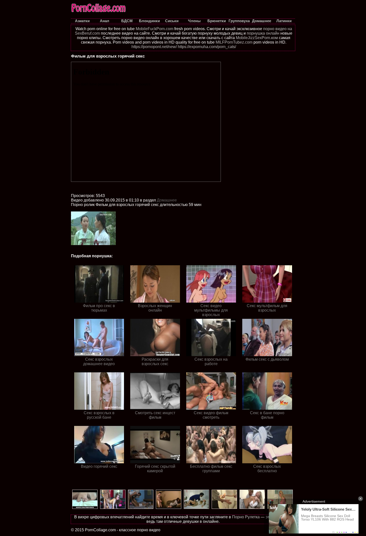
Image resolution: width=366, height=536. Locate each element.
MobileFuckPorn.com (154, 29)
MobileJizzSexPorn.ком (257, 38)
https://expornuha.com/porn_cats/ (207, 47)
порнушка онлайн (263, 33)
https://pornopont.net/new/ (154, 47)
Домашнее (167, 200)
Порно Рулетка (246, 517)
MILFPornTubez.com (234, 42)
